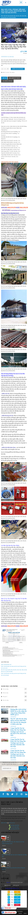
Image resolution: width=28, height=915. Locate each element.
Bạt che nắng (6, 700)
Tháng (12, 899)
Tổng (12, 904)
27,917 (17, 904)
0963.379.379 (4, 822)
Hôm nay (12, 894)
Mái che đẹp (5, 692)
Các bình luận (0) (7, 81)
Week (12, 897)
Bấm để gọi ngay (10, 912)
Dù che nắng (5, 689)
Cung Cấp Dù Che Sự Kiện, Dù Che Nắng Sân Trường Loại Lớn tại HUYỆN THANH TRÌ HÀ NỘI (18, 742)
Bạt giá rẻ (5, 696)
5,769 (17, 902)
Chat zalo (8, 908)
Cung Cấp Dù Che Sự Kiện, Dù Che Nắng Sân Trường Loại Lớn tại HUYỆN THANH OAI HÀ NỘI (18, 754)
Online (12, 891)
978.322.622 (12, 822)
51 (17, 891)
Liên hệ (25, 913)
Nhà (2, 15)
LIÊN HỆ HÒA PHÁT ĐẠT (17, 882)
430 (17, 899)
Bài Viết (20, 913)
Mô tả (4, 78)
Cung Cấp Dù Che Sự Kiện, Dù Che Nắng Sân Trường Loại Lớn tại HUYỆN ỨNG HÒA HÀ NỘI (18, 731)
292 (17, 897)
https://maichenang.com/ (6, 664)
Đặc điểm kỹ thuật (14, 78)
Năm (12, 902)
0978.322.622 (16, 885)
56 (17, 894)
